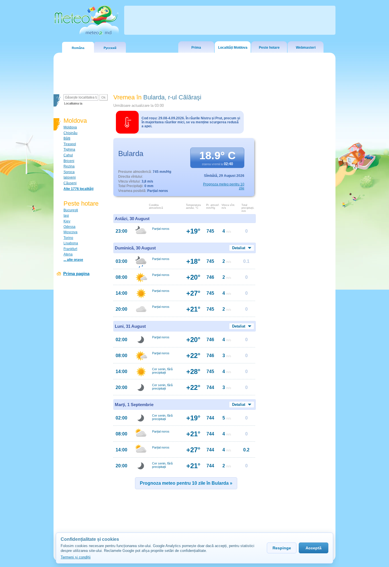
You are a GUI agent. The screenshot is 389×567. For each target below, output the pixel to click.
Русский (110, 48)
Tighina (69, 150)
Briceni (69, 161)
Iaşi (66, 216)
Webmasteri (306, 48)
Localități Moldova (232, 48)
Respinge (282, 548)
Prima (196, 48)
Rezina (69, 166)
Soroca (69, 172)
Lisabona (71, 243)
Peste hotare (269, 48)
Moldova (70, 127)
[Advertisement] (296, 192)
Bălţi (67, 138)
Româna (78, 48)
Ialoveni (70, 177)
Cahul (68, 155)
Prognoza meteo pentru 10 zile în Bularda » (186, 483)
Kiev (67, 221)
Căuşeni (70, 183)
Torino (68, 238)
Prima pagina (76, 273)
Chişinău (70, 133)
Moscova (70, 232)
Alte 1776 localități (78, 189)
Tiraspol (70, 144)
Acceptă (314, 548)
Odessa (69, 227)
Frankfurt (70, 249)
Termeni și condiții (76, 557)
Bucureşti (71, 210)
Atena (68, 254)
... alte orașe (73, 260)
